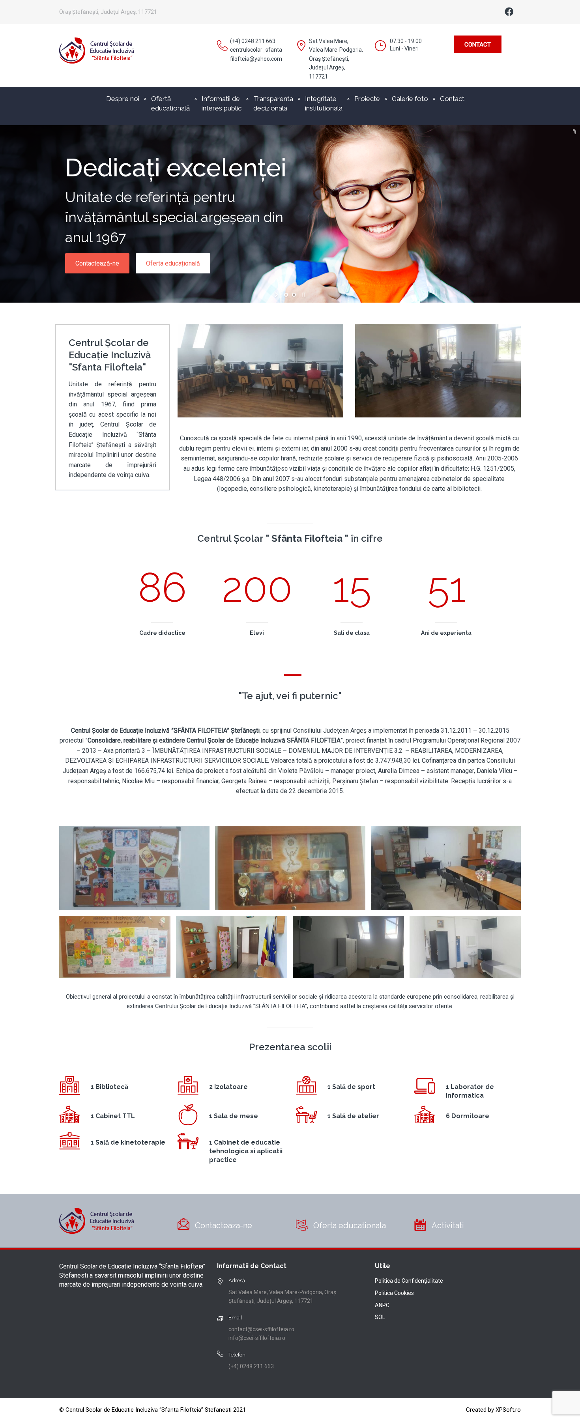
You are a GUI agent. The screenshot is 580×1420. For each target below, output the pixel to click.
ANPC (382, 1305)
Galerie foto (410, 99)
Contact (477, 44)
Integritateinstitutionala (323, 103)
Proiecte (367, 99)
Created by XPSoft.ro (493, 1409)
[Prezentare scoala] (134, 868)
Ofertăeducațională (170, 103)
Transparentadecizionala (273, 103)
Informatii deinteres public (221, 103)
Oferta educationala (349, 1225)
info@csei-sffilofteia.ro (256, 1338)
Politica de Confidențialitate (409, 1281)
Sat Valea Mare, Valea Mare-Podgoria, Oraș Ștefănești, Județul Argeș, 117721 (336, 59)
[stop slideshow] (303, 295)
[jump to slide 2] (294, 295)
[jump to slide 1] (286, 295)
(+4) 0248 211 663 (252, 41)
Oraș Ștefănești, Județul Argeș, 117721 (108, 12)
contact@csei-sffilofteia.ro (261, 1329)
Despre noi (122, 99)
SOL (380, 1317)
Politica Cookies (394, 1293)
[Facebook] (509, 12)
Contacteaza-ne (223, 1225)
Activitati (448, 1225)
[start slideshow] (277, 295)
